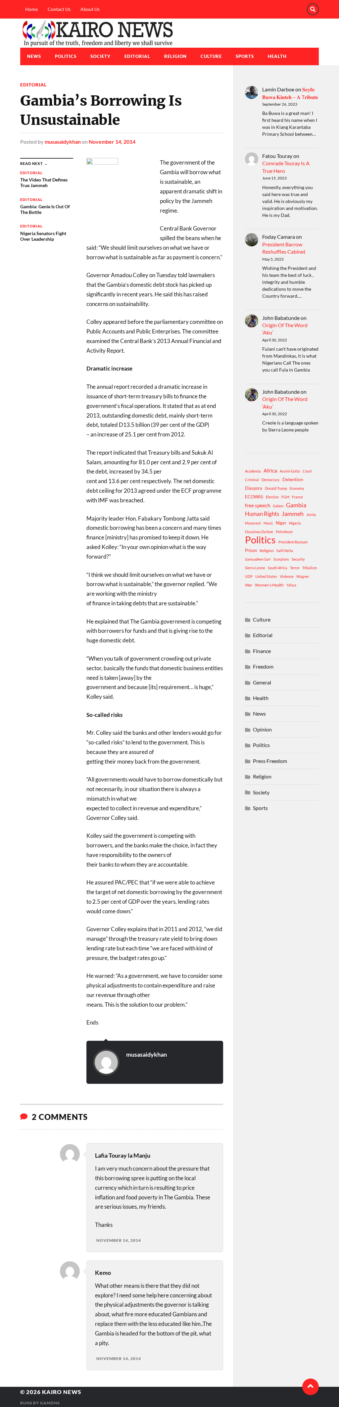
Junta (311, 514)
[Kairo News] (169, 33)
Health (277, 56)
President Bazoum (293, 542)
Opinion (262, 729)
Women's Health (269, 584)
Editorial (137, 56)
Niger (281, 523)
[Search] (313, 9)
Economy (297, 488)
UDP (249, 576)
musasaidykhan (63, 141)
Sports (245, 56)
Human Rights (262, 513)
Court (307, 471)
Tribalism (309, 568)
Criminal (252, 479)
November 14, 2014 (112, 141)
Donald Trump (276, 488)
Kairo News (61, 1391)
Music (268, 523)
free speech (257, 505)
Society (100, 56)
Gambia (296, 505)
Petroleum (284, 531)
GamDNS (50, 1402)
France (297, 497)
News (34, 56)
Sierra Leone (255, 568)
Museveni (253, 523)
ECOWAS (254, 496)
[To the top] (310, 1387)
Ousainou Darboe (259, 531)
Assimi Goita (290, 471)
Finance (262, 651)
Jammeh (293, 513)
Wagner (302, 576)
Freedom (263, 666)
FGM (285, 497)
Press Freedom (270, 761)
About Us (90, 9)
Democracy (271, 479)
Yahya (291, 585)
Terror (295, 568)
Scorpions (281, 559)
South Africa (277, 568)
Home (31, 9)
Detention (292, 479)
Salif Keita (284, 550)
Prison (251, 550)
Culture (211, 56)
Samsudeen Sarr (258, 559)
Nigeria (295, 523)
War (248, 584)
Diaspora (253, 488)
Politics (65, 56)
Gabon (278, 506)
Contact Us (59, 9)
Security (298, 559)
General (262, 682)
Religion (175, 56)
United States (266, 576)
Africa (270, 470)
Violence (287, 576)
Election (272, 497)
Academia (253, 471)
